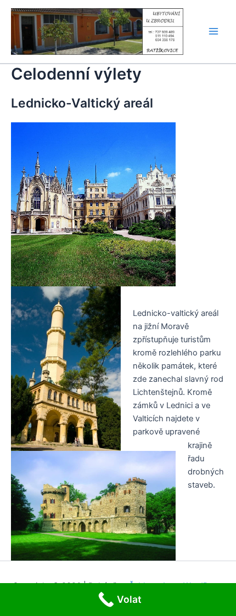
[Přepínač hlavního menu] (213, 31)
